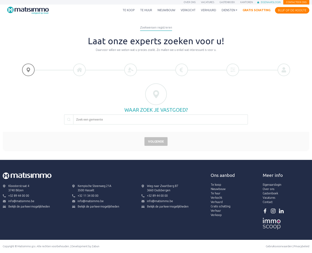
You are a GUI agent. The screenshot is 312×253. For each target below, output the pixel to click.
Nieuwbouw (166, 10)
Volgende (156, 141)
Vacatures (207, 2)
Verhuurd (208, 10)
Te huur (146, 10)
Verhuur (216, 210)
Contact (268, 202)
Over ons (190, 2)
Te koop (129, 10)
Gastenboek (227, 2)
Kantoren (246, 2)
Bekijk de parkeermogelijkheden (29, 206)
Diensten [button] (228, 10)
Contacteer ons (296, 2)
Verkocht (188, 10)
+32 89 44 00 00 (18, 195)
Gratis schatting (256, 10)
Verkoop (216, 215)
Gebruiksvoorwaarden (279, 246)
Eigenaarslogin (271, 2)
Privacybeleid (301, 246)
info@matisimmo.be (21, 201)
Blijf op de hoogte (292, 10)
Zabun (95, 246)
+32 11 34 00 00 (88, 195)
